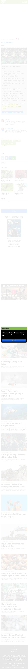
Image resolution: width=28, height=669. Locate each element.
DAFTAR (14, 340)
